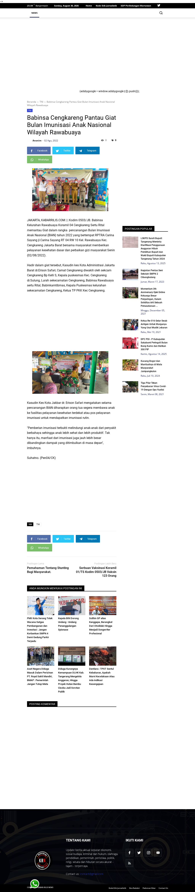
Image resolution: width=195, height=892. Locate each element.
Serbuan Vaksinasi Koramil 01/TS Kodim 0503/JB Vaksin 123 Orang (96, 572)
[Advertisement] (122, 55)
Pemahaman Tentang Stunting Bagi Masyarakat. (48, 570)
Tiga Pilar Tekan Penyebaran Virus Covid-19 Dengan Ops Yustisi (153, 386)
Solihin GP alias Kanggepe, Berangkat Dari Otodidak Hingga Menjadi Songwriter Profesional (100, 626)
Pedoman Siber (149, 888)
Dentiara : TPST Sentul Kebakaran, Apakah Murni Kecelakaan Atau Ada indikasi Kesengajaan (101, 676)
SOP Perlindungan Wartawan (136, 5)
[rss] (129, 863)
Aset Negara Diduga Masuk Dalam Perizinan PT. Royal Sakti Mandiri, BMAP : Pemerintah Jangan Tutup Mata (40, 676)
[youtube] (158, 852)
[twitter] (158, 5)
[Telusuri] (160, 12)
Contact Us (163, 888)
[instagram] (148, 852)
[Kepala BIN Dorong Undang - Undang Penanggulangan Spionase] (71, 605)
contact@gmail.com (91, 874)
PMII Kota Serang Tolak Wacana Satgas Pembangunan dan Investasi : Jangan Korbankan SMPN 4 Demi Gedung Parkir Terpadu (40, 629)
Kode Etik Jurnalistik (106, 5)
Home (89, 5)
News (34, 12)
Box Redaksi (134, 888)
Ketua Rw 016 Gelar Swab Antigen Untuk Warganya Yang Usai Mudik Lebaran (154, 324)
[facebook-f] (129, 852)
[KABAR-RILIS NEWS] (43, 860)
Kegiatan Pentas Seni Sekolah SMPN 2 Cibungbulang (152, 274)
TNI (29, 110)
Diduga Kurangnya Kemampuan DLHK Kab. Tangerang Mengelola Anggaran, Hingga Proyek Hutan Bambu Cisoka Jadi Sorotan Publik (71, 680)
